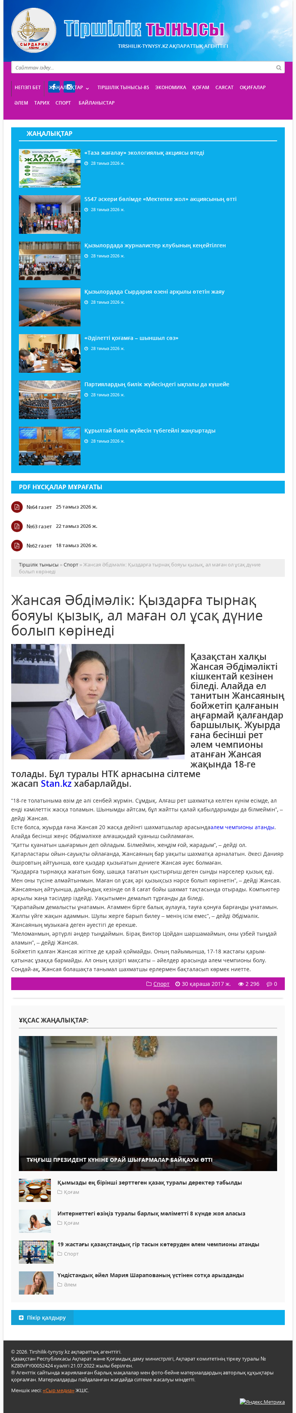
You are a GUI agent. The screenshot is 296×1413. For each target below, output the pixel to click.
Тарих (41, 103)
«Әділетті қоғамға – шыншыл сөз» (131, 337)
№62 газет (39, 545)
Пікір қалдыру (45, 1317)
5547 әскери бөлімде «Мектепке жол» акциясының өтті (160, 199)
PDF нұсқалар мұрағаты (61, 487)
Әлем (21, 103)
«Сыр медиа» (58, 1390)
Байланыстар (96, 103)
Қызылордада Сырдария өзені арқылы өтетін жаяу (154, 291)
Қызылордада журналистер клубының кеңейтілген (155, 245)
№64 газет (39, 507)
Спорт (63, 103)
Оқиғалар (253, 87)
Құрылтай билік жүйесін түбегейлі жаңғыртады (149, 430)
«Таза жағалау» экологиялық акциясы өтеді (144, 152)
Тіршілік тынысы (117, 30)
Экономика (170, 87)
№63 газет (39, 526)
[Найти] (278, 67)
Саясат (224, 87)
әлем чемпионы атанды (242, 827)
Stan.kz (56, 783)
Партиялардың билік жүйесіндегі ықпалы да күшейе (156, 384)
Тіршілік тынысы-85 (123, 87)
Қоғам (200, 87)
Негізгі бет (28, 87)
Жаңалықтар (66, 87)
